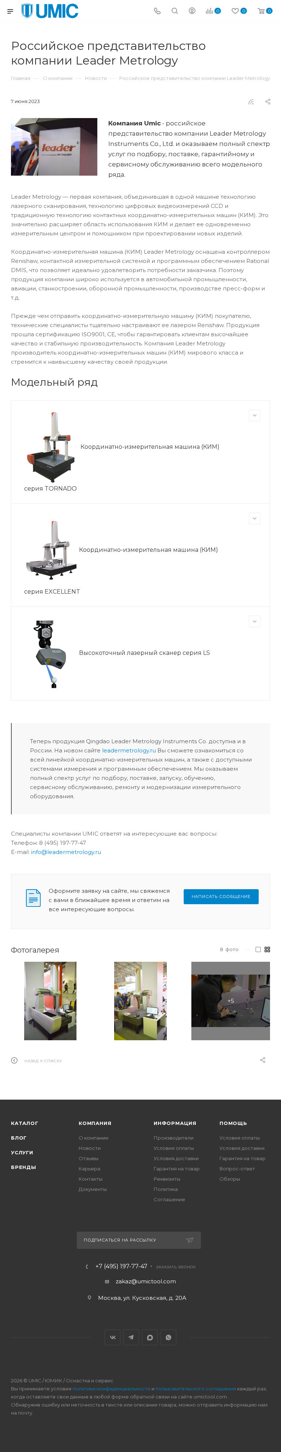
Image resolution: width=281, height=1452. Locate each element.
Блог (19, 1138)
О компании (93, 1138)
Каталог (24, 1123)
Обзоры (230, 1179)
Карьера (89, 1169)
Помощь (233, 1123)
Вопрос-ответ (237, 1169)
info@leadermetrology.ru (66, 851)
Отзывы (88, 1158)
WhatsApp (168, 1337)
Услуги (22, 1152)
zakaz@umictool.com (146, 1281)
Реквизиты (167, 1179)
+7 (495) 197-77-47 (121, 1266)
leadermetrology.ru (129, 750)
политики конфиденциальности (111, 1389)
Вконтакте (112, 1337)
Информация (175, 1123)
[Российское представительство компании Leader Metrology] (54, 147)
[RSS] (251, 101)
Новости (90, 1148)
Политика (166, 1189)
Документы (93, 1189)
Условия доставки (176, 1158)
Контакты (90, 1179)
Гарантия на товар (177, 1169)
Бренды (23, 1167)
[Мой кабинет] (192, 11)
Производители (174, 1138)
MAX (150, 1337)
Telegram (131, 1337)
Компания (95, 1123)
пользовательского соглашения (196, 1389)
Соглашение (169, 1199)
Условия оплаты (174, 1148)
